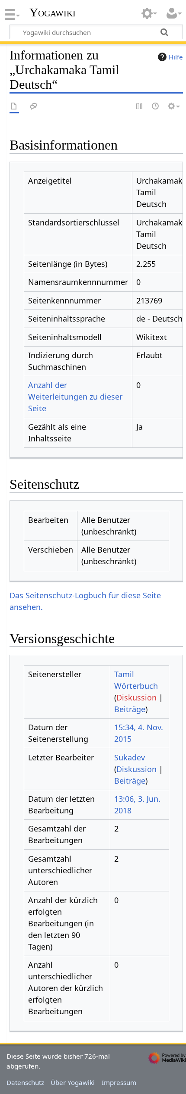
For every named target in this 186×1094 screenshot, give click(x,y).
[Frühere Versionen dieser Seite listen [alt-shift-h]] (155, 107)
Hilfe (176, 57)
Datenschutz (25, 1082)
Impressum (119, 1082)
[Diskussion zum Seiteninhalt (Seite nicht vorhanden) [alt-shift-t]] (33, 107)
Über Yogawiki (73, 1082)
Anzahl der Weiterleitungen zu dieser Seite (75, 396)
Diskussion (136, 697)
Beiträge (129, 709)
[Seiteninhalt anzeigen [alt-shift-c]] (14, 107)
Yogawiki (52, 12)
